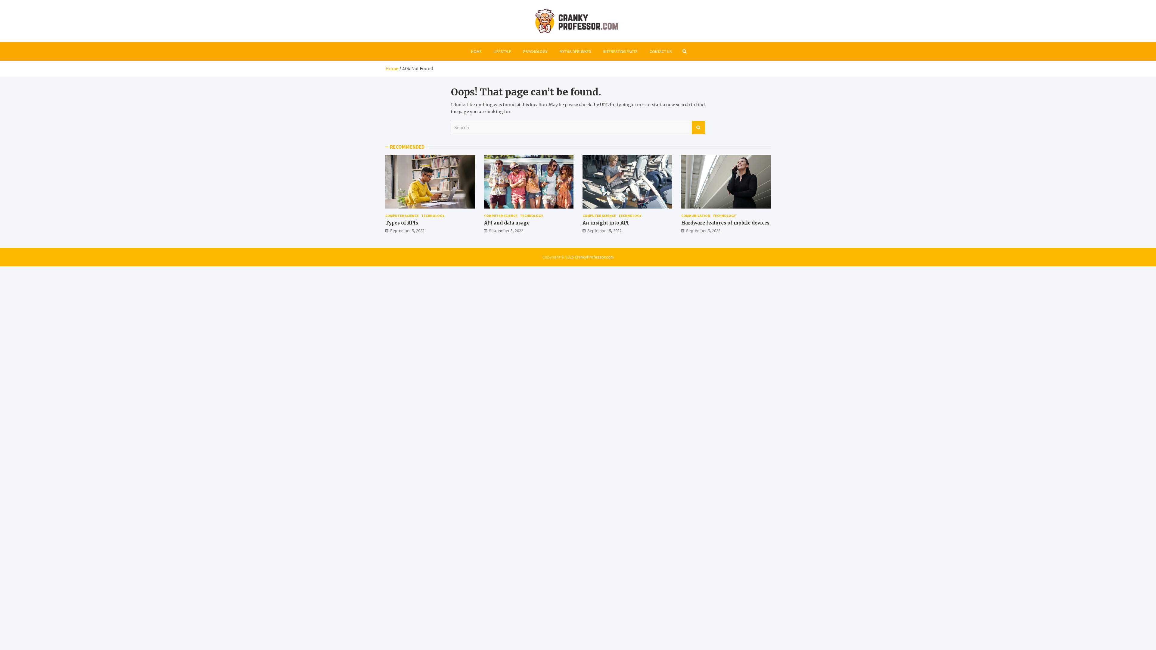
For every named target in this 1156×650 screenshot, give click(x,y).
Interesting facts (620, 51)
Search (698, 127)
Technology (432, 215)
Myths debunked (575, 51)
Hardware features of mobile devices (725, 223)
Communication (695, 215)
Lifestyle (502, 51)
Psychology (535, 51)
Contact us (661, 51)
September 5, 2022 (407, 230)
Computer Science (402, 215)
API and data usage (507, 223)
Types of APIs (401, 223)
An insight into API (606, 223)
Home (476, 51)
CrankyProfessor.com (594, 257)
